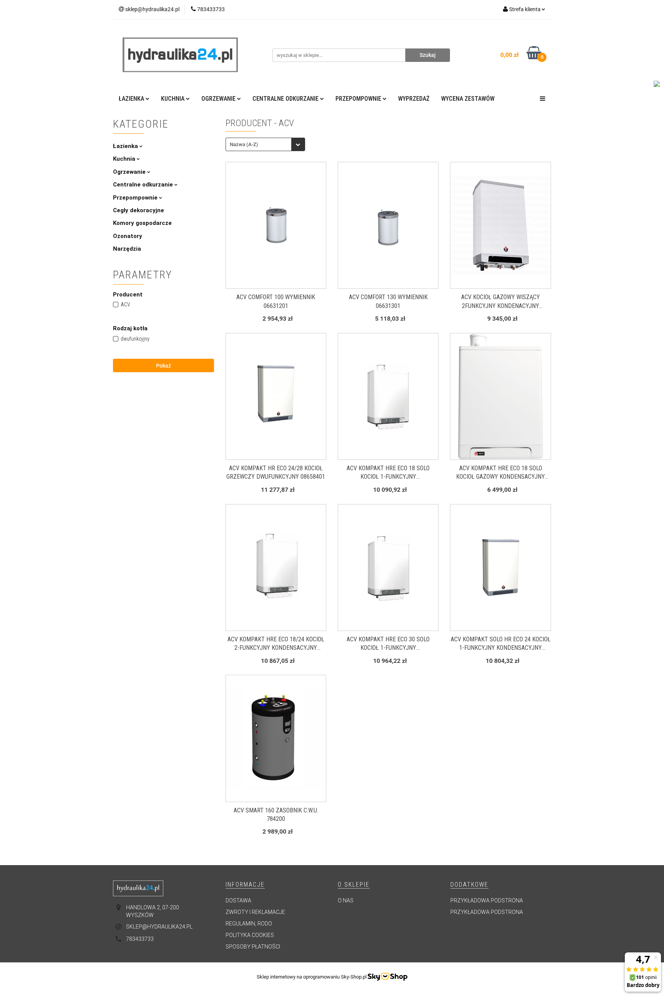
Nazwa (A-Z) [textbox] (244, 144)
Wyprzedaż (414, 98)
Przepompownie (136, 197)
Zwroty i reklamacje (255, 912)
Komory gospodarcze (142, 223)
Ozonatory (127, 236)
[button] (245, 885)
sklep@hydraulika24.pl (159, 927)
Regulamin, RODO (249, 923)
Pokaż (163, 366)
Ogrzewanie (130, 171)
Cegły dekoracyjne (138, 210)
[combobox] (265, 144)
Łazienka (126, 146)
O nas (346, 900)
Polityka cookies (250, 935)
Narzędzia (127, 248)
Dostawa (238, 900)
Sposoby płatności (253, 947)
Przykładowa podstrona (486, 900)
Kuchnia (125, 158)
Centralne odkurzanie (143, 184)
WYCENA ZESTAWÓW (468, 98)
